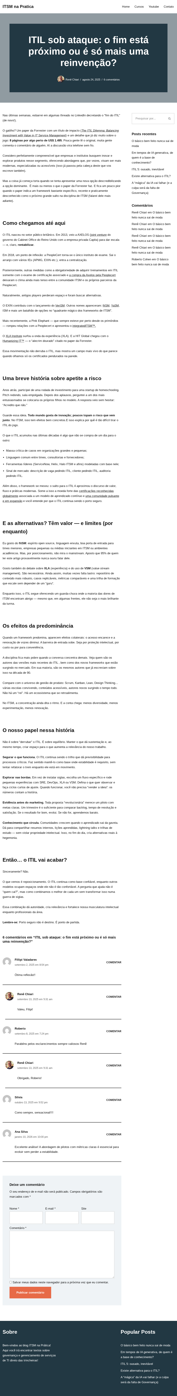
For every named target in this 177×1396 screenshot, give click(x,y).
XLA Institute (14, 336)
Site (83, 1208)
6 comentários (112, 79)
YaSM (115, 305)
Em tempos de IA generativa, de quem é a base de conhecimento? (152, 157)
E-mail (50, 1208)
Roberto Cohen (141, 259)
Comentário (18, 1228)
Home (126, 6)
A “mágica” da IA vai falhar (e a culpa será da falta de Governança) (152, 188)
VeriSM (60, 305)
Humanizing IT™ (13, 341)
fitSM (106, 305)
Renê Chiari (72, 79)
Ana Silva (21, 1131)
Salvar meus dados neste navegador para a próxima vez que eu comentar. (61, 1282)
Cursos (139, 6)
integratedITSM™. (84, 325)
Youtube (154, 6)
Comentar (113, 962)
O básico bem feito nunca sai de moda (145, 1345)
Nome (14, 1208)
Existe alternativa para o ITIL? (151, 176)
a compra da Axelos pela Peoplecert (92, 275)
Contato (169, 6)
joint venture (99, 234)
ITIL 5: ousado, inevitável (148, 169)
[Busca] (169, 118)
